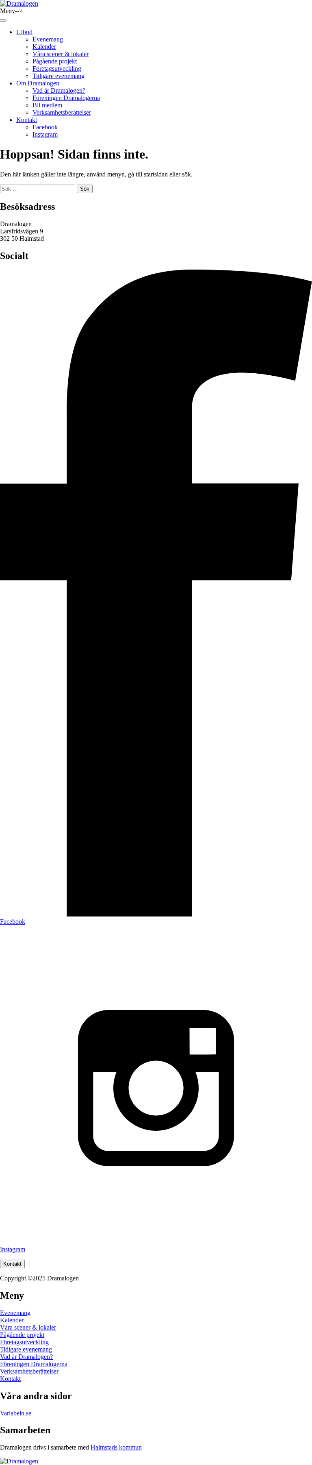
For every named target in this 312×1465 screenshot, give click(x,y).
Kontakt (26, 119)
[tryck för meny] (3, 20)
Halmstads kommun (116, 1447)
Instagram (45, 134)
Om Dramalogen (37, 83)
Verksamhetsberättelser (61, 112)
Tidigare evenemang (58, 75)
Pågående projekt (54, 61)
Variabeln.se (15, 1413)
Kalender (44, 46)
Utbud (24, 31)
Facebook (45, 127)
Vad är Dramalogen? (58, 90)
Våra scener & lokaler (60, 53)
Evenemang (47, 39)
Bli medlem (47, 105)
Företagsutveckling (56, 68)
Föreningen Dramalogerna (66, 97)
